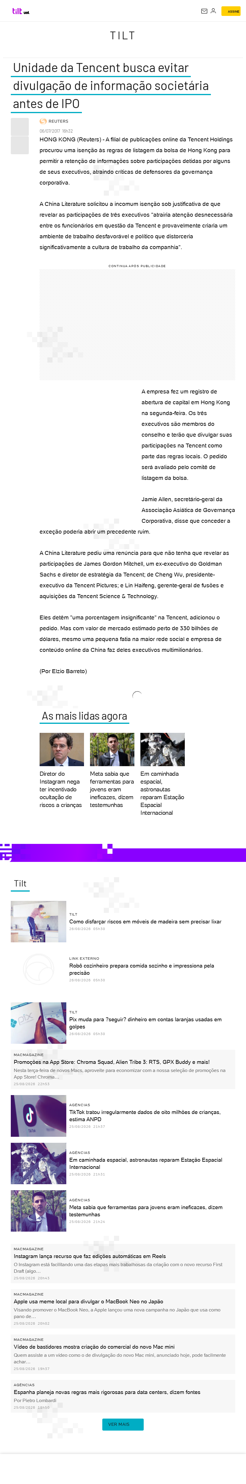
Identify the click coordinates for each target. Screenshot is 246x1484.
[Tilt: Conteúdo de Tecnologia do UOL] (17, 11)
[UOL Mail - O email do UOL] (204, 11)
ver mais (119, 1424)
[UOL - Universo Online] (26, 12)
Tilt (123, 35)
